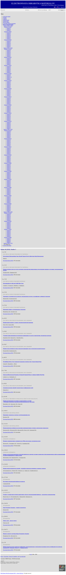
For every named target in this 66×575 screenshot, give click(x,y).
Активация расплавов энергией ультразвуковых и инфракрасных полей (18, 387)
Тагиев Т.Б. (19, 443)
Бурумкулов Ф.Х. (13, 298)
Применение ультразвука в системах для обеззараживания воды (16, 414)
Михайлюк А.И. (6, 311)
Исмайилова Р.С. (13, 350)
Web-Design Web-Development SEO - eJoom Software (12, 573)
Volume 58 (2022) (7, 57)
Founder (5, 17)
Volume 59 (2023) (7, 49)
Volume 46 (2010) (7, 154)
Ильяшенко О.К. (6, 535)
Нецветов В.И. (6, 430)
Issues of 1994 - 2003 (8, 211)
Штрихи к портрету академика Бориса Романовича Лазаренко (16, 533)
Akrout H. (5, 363)
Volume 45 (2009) (7, 163)
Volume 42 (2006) (7, 187)
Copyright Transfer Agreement (9, 23)
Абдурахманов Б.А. (7, 470)
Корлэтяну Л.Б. (14, 404)
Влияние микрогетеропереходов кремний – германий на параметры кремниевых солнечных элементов (24, 468)
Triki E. (15, 363)
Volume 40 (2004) (7, 203)
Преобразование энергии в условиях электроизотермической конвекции (18, 322)
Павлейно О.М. (6, 337)
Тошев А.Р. (27, 470)
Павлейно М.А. (19, 337)
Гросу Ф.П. (5, 324)
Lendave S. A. (6, 376)
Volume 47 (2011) (7, 146)
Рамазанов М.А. (14, 457)
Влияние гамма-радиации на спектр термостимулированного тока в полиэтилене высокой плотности (24, 348)
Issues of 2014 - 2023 (8, 48)
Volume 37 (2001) (7, 229)
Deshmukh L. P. (12, 376)
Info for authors (6, 22)
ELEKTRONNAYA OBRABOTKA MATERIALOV (33, 3)
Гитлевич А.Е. (14, 311)
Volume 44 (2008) (7, 171)
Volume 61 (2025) (7, 31)
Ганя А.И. (20, 404)
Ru (59, 7)
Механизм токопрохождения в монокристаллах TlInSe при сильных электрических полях (21, 441)
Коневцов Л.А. (29, 496)
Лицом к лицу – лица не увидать (10, 520)
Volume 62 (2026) (7, 27)
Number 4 (9, 35)
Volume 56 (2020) (7, 73)
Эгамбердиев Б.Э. (34, 470)
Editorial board (6, 20)
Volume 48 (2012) (7, 138)
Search (62, 10)
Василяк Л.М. (6, 417)
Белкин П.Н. (6, 509)
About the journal (6, 16)
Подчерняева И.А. (15, 496)
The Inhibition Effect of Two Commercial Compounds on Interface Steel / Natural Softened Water (22, 361)
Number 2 (9, 29)
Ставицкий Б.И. (6, 483)
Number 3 (9, 28)
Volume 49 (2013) (7, 130)
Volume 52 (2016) (7, 104)
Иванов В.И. (6, 298)
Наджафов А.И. (12, 443)
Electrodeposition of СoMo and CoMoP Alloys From (13, 283)
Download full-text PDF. (8, 260)
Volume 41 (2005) (7, 195)
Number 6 (9, 32)
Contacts (5, 18)
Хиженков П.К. (33, 430)
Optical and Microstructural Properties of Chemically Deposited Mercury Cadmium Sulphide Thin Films (23, 374)
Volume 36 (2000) (7, 237)
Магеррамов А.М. (7, 457)
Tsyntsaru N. (10, 285)
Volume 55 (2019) (7, 80)
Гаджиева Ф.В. (22, 457)
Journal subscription (7, 245)
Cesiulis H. (5, 285)
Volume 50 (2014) (7, 121)
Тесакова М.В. (6, 272)
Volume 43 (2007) (7, 179)
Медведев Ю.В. (13, 430)
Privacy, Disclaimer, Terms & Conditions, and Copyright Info (13, 556)
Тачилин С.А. (21, 470)
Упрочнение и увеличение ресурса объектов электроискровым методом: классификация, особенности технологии (26, 296)
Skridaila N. (21, 285)
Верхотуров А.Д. (7, 496)
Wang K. (5, 258)
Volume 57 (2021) (7, 65)
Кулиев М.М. (6, 350)
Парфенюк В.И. (13, 272)
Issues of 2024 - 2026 (8, 25)
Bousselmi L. (10, 363)
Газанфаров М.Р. (25, 443)
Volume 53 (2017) (7, 96)
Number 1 (9, 30)
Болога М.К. (11, 324)
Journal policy (6, 21)
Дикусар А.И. (6, 522)
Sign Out (63, 7)
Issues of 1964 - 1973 (8, 243)
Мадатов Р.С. (6, 443)
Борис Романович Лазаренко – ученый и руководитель (14, 507)
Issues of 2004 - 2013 (8, 129)
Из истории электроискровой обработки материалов (14, 481)
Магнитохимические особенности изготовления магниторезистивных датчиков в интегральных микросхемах (25, 428)
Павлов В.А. (13, 337)
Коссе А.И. (26, 430)
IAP (31, 554)
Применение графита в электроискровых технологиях (14, 309)
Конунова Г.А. (14, 535)
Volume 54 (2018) (7, 88)
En (56, 7)
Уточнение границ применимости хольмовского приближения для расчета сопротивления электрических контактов (27, 335)
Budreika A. (16, 285)
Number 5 (9, 34)
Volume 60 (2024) (7, 39)
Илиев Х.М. (14, 470)
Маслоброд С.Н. (6, 404)
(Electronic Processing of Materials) (30, 7)
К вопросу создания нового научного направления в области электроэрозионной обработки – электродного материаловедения (29, 494)
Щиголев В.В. (20, 430)
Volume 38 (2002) (7, 221)
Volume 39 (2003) (7, 213)
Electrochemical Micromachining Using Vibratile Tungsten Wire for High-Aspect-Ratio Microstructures (23, 256)
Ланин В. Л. (5, 390)
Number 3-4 (9, 77)
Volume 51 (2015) (7, 113)
